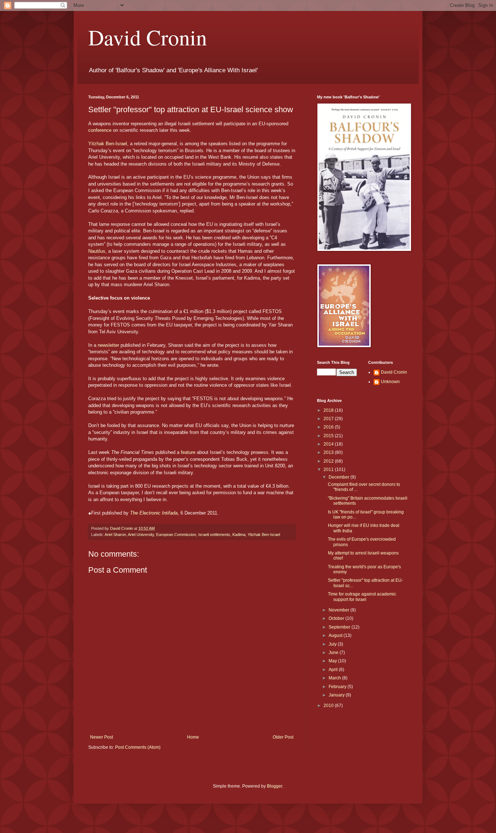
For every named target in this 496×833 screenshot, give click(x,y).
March (335, 677)
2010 (329, 705)
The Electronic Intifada (154, 513)
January (337, 695)
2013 (329, 452)
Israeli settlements (214, 534)
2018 (329, 410)
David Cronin (147, 37)
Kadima (238, 534)
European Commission (176, 534)
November (339, 610)
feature (188, 452)
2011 (329, 469)
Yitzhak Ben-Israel (107, 143)
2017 (329, 418)
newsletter (108, 345)
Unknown (390, 381)
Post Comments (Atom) (137, 747)
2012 (329, 461)
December (339, 477)
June (334, 652)
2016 (329, 427)
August (336, 635)
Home (193, 737)
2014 (329, 444)
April (334, 669)
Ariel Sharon (115, 534)
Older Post (283, 737)
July (333, 644)
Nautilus (96, 251)
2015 (329, 435)
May (333, 660)
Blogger (274, 786)
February (338, 686)
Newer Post (101, 737)
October (337, 618)
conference (99, 130)
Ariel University (141, 534)
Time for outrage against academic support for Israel (362, 597)
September (340, 627)
